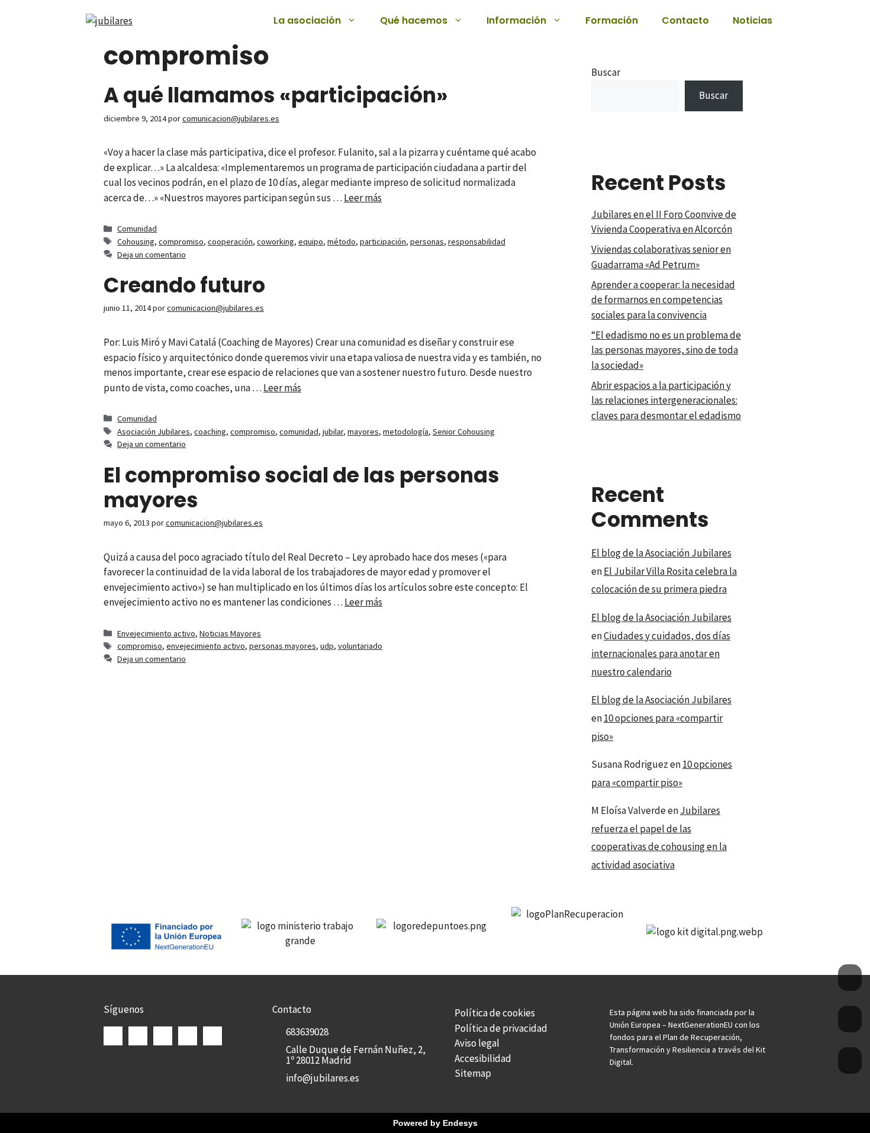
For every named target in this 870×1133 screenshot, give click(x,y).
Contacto (685, 20)
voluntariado (360, 645)
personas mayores (282, 645)
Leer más (363, 197)
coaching (210, 431)
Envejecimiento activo (156, 633)
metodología (405, 431)
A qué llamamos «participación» (276, 95)
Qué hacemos (413, 20)
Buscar (605, 72)
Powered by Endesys (435, 1123)
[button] (354, 20)
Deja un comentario (151, 254)
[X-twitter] (137, 1035)
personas (427, 241)
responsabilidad (476, 241)
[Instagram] (187, 1035)
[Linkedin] (212, 1035)
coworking (275, 241)
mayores (363, 431)
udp (327, 645)
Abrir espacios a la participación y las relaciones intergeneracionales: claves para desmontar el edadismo (666, 400)
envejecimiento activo (205, 645)
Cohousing (135, 241)
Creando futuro (184, 285)
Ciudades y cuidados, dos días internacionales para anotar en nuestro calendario (660, 653)
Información (516, 20)
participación (383, 241)
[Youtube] (162, 1035)
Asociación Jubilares (153, 431)
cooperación (230, 241)
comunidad (298, 431)
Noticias (752, 20)
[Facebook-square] (113, 1035)
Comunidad (137, 228)
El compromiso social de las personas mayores (302, 487)
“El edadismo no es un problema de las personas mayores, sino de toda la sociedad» (666, 350)
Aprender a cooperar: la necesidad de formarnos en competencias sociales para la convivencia (663, 299)
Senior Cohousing (464, 431)
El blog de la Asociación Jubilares (661, 552)
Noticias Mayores (230, 633)
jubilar (333, 431)
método (341, 241)
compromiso (181, 241)
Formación (611, 20)
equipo (310, 241)
